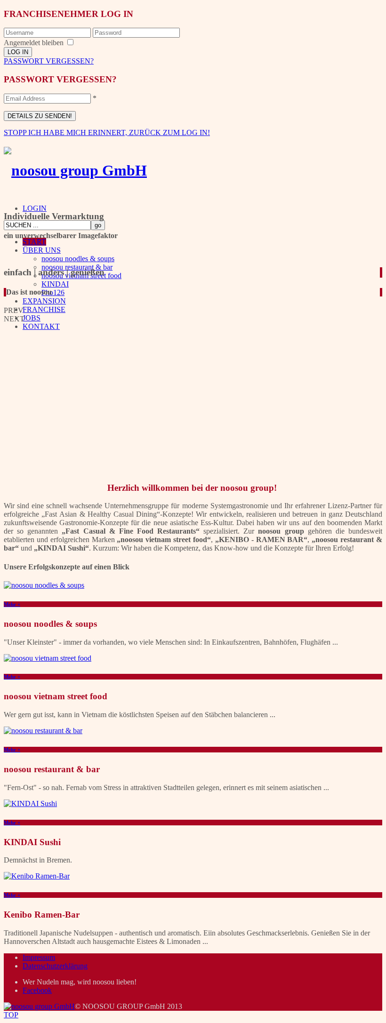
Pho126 (52, 292)
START (34, 242)
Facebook (37, 990)
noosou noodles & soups (77, 259)
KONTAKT (41, 326)
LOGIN (35, 208)
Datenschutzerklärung (55, 966)
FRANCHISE (44, 309)
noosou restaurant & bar (77, 267)
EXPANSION (44, 301)
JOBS (31, 318)
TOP (11, 1015)
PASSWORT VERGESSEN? (49, 61)
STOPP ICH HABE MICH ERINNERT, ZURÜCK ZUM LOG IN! (107, 132)
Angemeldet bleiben (34, 43)
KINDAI (55, 284)
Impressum (39, 957)
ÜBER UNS (42, 250)
